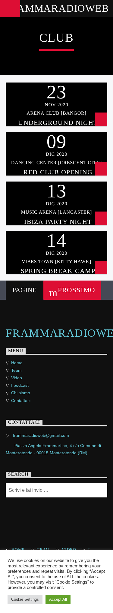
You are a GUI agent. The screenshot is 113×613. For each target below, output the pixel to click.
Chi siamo (20, 392)
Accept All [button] (58, 599)
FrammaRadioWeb (56, 8)
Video (16, 377)
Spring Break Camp (58, 271)
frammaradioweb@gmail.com (41, 435)
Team (16, 370)
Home (17, 362)
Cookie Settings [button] (25, 599)
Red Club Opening (58, 172)
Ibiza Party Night (58, 221)
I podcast (20, 385)
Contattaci (20, 400)
